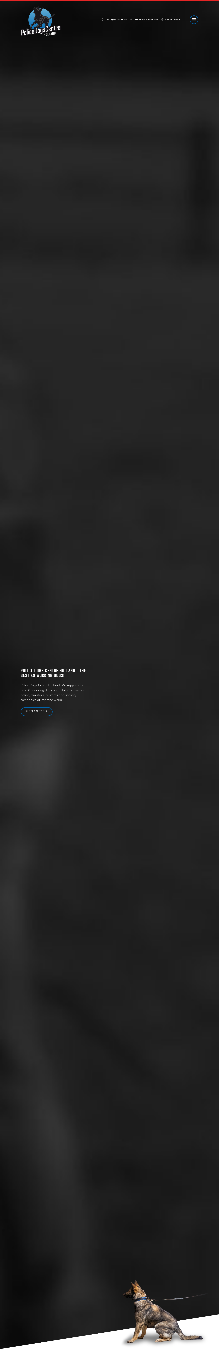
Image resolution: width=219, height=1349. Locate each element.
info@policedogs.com (146, 19)
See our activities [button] (36, 711)
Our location (172, 19)
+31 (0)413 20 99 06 (116, 19)
